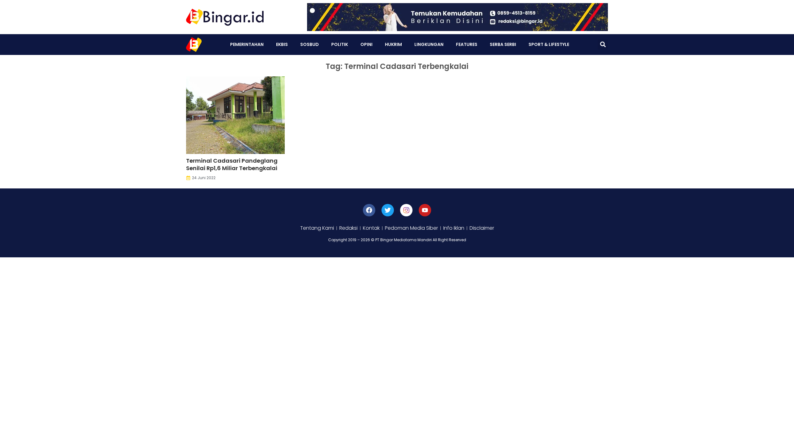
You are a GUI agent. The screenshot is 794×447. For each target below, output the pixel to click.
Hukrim (393, 44)
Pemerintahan (247, 44)
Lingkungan (429, 44)
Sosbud (309, 44)
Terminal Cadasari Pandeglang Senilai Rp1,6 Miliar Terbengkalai (232, 164)
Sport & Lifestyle (549, 44)
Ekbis (282, 44)
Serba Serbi (503, 44)
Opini (366, 44)
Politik (339, 44)
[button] (603, 44)
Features (466, 44)
